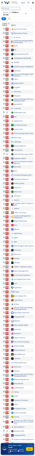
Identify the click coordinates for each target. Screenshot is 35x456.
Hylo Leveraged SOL (21, 271)
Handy (16, 392)
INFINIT (16, 62)
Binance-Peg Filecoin (21, 379)
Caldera (17, 258)
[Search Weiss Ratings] (3, 8)
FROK (16, 404)
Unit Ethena (18, 150)
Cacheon (17, 358)
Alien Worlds (18, 384)
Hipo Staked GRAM (21, 325)
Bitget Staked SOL (20, 221)
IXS (15, 50)
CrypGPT (17, 87)
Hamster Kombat (20, 29)
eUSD (16, 396)
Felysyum (17, 96)
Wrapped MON (19, 435)
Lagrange (17, 142)
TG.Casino (17, 250)
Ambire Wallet (19, 346)
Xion (15, 283)
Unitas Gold (18, 129)
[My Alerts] (33, 2)
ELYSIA (16, 304)
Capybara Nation (20, 158)
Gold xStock (18, 300)
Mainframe (18, 233)
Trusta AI (17, 37)
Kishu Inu (17, 254)
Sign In (23, 2)
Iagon (16, 238)
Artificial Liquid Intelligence (24, 67)
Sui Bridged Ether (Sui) (22, 279)
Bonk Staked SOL (20, 296)
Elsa (15, 225)
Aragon (16, 292)
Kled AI (16, 200)
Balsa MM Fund (19, 354)
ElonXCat (17, 196)
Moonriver (18, 192)
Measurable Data (20, 363)
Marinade (17, 167)
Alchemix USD (19, 431)
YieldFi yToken (19, 183)
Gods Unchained (20, 413)
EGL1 (16, 171)
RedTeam (17, 71)
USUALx (17, 371)
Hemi (16, 46)
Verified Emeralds (20, 125)
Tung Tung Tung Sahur (22, 275)
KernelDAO (18, 104)
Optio (16, 79)
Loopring (17, 108)
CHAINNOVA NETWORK (22, 58)
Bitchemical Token (20, 33)
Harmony (17, 92)
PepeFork (17, 333)
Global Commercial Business (24, 439)
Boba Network (19, 427)
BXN (15, 242)
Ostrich (16, 417)
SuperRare (18, 288)
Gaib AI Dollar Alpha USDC (23, 154)
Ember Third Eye (20, 213)
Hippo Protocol (19, 338)
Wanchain (17, 138)
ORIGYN (17, 321)
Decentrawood (19, 350)
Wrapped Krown (20, 409)
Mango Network (20, 146)
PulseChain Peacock (21, 179)
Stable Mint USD (20, 113)
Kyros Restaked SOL (21, 54)
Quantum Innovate (21, 400)
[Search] (28, 2)
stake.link (17, 329)
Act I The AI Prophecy (21, 342)
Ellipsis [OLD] (18, 83)
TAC (15, 117)
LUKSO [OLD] (19, 388)
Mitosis (16, 229)
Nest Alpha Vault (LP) (21, 313)
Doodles (17, 263)
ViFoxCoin (17, 188)
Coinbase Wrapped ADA (22, 175)
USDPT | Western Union (23, 267)
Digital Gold (18, 121)
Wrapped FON (19, 317)
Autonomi (17, 367)
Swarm (16, 208)
